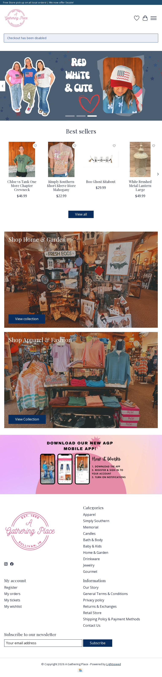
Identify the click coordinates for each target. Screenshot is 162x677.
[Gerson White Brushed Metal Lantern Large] (140, 159)
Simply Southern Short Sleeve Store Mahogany (61, 185)
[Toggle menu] (153, 18)
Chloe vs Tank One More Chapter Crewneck (21, 185)
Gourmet (90, 571)
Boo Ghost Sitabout (100, 181)
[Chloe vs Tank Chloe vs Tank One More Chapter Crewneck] (21, 159)
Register (11, 587)
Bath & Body (93, 540)
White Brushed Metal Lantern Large (140, 185)
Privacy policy (93, 600)
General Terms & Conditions (105, 593)
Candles (89, 533)
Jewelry (88, 565)
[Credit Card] (80, 671)
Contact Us (91, 625)
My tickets (12, 600)
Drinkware (91, 559)
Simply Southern (96, 521)
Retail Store (92, 612)
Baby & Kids (92, 546)
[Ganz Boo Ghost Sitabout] (100, 159)
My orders (12, 593)
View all (81, 214)
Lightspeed (113, 664)
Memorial (90, 527)
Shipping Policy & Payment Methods (111, 619)
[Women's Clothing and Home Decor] (16, 18)
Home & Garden (95, 552)
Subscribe (97, 643)
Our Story (91, 587)
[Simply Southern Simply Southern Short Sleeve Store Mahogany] (61, 159)
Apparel (89, 514)
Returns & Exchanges (100, 606)
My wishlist (13, 606)
